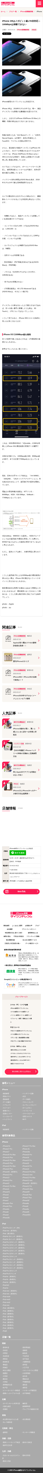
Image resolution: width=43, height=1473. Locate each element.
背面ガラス (7, 1096)
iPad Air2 (6, 1285)
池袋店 (25, 1350)
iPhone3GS (26, 1215)
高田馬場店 (26, 1347)
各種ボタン (7, 1111)
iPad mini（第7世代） (10, 1231)
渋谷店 (34, 30)
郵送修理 (6, 925)
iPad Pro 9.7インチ (9, 1274)
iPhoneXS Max (28, 1189)
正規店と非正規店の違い (12, 943)
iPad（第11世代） (9, 1233)
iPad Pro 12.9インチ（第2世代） (14, 1254)
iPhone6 (25, 1206)
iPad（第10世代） (9, 1308)
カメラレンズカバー (30, 1105)
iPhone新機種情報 (26, 11)
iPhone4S (26, 1212)
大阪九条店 (7, 1406)
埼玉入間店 (7, 1370)
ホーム (3, 11)
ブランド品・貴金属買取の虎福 (20, 1037)
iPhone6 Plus (7, 1206)
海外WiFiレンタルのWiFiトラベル (21, 1056)
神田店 (5, 1359)
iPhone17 (6, 1152)
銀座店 (25, 1353)
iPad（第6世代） (9, 1319)
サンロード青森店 (29, 1432)
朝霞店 (5, 1373)
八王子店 (26, 1367)
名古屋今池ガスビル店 (10, 1419)
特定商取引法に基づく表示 (13, 933)
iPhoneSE (26, 1200)
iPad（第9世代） (9, 1311)
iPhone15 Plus (8, 1163)
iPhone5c (26, 1209)
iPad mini (6, 1305)
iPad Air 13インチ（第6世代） (13, 1236)
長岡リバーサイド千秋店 (11, 1442)
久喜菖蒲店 (26, 1373)
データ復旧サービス (31, 943)
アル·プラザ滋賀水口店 (31, 1409)
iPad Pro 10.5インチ (10, 1271)
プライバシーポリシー (29, 929)
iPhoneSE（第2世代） (30, 1183)
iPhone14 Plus (8, 1169)
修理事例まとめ (33, 933)
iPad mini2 (6, 1302)
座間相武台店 (7, 1385)
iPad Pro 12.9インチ (10, 1256)
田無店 (5, 1367)
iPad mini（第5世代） (10, 1294)
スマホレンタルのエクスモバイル (20, 1053)
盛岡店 (5, 1432)
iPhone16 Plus (8, 1157)
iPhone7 (5, 1200)
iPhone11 (6, 1189)
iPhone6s (26, 1203)
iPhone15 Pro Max (9, 1160)
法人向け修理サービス (30, 940)
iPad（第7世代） (9, 1317)
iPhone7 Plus (27, 1198)
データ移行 (7, 1102)
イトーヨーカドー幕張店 (11, 1390)
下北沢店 (26, 1356)
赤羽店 (25, 1365)
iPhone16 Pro (27, 1155)
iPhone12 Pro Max (29, 1177)
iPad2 (5, 1331)
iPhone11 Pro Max (9, 1186)
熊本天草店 (26, 1455)
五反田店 (6, 1356)
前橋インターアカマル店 (11, 1393)
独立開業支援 (10, 940)
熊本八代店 (7, 1461)
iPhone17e (6, 1146)
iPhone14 (26, 1169)
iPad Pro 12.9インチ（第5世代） (14, 1245)
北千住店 (26, 1359)
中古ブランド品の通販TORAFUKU (21, 1041)
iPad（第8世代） (9, 1314)
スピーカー (7, 1108)
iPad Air (5, 1288)
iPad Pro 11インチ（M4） (12, 1228)
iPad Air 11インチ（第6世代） (13, 1239)
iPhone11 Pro (27, 1186)
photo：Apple (8, 604)
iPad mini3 (6, 1299)
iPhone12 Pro (7, 1180)
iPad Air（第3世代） (10, 1282)
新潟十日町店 (27, 1442)
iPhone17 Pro (7, 1149)
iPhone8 (5, 1198)
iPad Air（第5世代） (10, 1276)
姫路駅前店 (26, 1406)
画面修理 (6, 1093)
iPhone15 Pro (27, 1160)
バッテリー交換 (28, 1093)
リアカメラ (7, 1105)
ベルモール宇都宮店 (30, 1390)
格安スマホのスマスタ (17, 1063)
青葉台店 (26, 1379)
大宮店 (5, 1376)
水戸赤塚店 (26, 1393)
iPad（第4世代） (9, 1325)
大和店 (5, 1382)
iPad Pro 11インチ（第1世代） (13, 1268)
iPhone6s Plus (8, 1203)
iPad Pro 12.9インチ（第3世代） (14, 1251)
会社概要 (10, 929)
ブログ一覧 (13, 11)
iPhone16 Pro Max (9, 1155)
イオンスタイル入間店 (30, 1370)
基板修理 (6, 1099)
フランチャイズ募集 (33, 936)
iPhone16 (26, 1157)
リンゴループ (7, 1116)
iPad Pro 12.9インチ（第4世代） (14, 1248)
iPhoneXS (6, 1192)
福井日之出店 (7, 1445)
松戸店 (5, 1387)
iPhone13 (6, 1177)
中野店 (5, 1353)
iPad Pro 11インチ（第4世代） (13, 1259)
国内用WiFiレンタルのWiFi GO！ (21, 1060)
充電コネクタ (27, 1116)
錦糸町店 (6, 1362)
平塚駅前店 (26, 1382)
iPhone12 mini (27, 1180)
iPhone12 (6, 1183)
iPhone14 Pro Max (9, 1166)
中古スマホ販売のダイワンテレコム (21, 1031)
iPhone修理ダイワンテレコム (19, 1008)
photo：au (6, 607)
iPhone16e (26, 1152)
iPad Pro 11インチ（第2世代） (13, 1265)
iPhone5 (5, 1212)
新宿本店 (6, 1347)
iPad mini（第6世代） (10, 1291)
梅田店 (25, 1403)
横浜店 (5, 1379)
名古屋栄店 (26, 1419)
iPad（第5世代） (9, 1322)
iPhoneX (6, 1195)
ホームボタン (27, 1108)
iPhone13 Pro (7, 1175)
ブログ (37, 925)
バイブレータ (27, 1111)
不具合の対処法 (19, 936)
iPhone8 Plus (27, 1195)
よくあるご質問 (17, 925)
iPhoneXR (26, 1192)
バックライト (7, 1119)
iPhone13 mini (27, 1175)
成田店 (25, 1387)
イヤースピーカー (29, 1113)
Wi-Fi (24, 1119)
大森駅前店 (26, 1362)
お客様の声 (28, 925)
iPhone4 (5, 1215)
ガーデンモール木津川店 (11, 1403)
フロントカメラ (28, 1102)
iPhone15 (26, 1163)
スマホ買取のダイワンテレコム (20, 1034)
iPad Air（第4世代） (10, 1279)
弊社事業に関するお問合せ (21, 1071)
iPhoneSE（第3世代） (10, 1172)
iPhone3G (6, 1218)
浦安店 (25, 1385)
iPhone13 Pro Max (29, 1172)
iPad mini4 (6, 1297)
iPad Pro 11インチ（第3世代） (13, 1262)
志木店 (25, 1376)
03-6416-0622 (14, 866)
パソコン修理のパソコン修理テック (21, 1015)
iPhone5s (6, 1209)
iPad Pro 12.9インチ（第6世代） (14, 1242)
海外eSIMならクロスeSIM (18, 1050)
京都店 (5, 1409)
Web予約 (21, 892)
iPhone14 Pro (27, 1166)
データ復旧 (26, 1099)
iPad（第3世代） (9, 1328)
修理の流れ (7, 936)
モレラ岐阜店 (7, 1422)
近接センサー (7, 1113)
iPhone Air (26, 1149)
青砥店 (5, 1365)
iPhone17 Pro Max (29, 1146)
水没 (24, 1096)
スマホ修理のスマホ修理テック (20, 1011)
